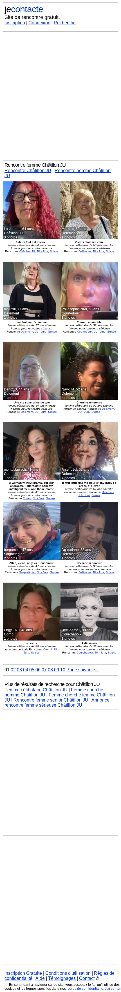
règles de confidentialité (85, 989)
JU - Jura (42, 251)
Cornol (27, 498)
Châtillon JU (27, 251)
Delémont (85, 251)
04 (25, 669)
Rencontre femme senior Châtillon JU (51, 700)
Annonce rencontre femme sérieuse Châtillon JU (57, 702)
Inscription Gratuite (23, 973)
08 (50, 669)
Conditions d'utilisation (68, 973)
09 (56, 669)
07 (44, 669)
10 (62, 669)
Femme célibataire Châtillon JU (36, 689)
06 (38, 669)
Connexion (39, 22)
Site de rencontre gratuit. (32, 17)
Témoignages (62, 978)
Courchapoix (85, 652)
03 (19, 669)
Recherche (65, 22)
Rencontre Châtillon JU (28, 170)
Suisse (54, 251)
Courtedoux (84, 331)
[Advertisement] (60, 94)
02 (13, 669)
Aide (40, 978)
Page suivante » (82, 669)
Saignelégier (27, 572)
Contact (87, 978)
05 (31, 669)
